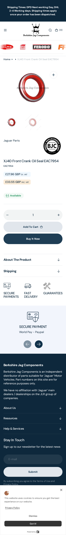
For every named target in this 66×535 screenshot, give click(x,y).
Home (7, 59)
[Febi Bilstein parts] (21, 47)
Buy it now (33, 239)
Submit (32, 472)
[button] (5, 30)
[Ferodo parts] (40, 47)
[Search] (50, 30)
